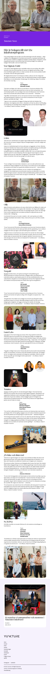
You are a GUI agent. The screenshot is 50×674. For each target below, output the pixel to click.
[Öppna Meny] (45, 4)
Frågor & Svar (7, 656)
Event (5, 654)
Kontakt (6, 651)
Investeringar (7, 649)
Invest (5, 644)
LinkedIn (13, 662)
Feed (5, 645)
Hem (5, 642)
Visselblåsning (7, 670)
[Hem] (8, 4)
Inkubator (6, 653)
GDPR (5, 658)
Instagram (6, 662)
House (5, 647)
